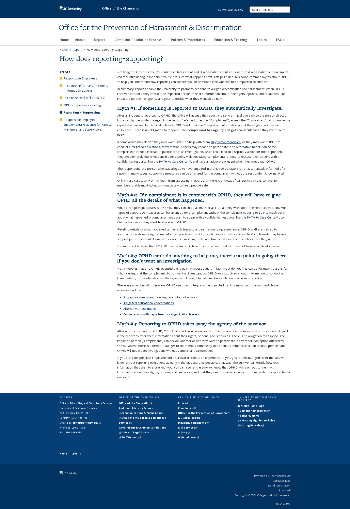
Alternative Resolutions (139, 308)
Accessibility (281, 480)
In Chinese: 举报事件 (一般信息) (85, 98)
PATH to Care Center (175, 161)
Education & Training (231, 40)
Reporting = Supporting (82, 112)
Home (64, 40)
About (80, 40)
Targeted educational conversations (148, 303)
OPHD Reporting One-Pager (84, 105)
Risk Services (187, 427)
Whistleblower (188, 437)
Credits (76, 453)
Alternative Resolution (251, 147)
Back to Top (283, 503)
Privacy (184, 432)
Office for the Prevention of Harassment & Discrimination (150, 28)
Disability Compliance (193, 422)
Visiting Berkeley (252, 425)
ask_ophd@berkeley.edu (84, 422)
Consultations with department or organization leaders (161, 314)
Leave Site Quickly (230, 10)
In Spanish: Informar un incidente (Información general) (86, 88)
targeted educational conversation (155, 147)
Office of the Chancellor (121, 8)
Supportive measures (138, 297)
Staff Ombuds (131, 437)
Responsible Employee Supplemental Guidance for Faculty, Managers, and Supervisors (88, 124)
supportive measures (226, 142)
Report (100, 40)
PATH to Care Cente (262, 217)
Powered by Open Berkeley (272, 476)
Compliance (187, 408)
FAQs (280, 40)
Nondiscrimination (279, 485)
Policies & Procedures (188, 40)
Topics (262, 40)
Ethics (183, 403)
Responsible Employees (80, 78)
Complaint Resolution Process (138, 40)
